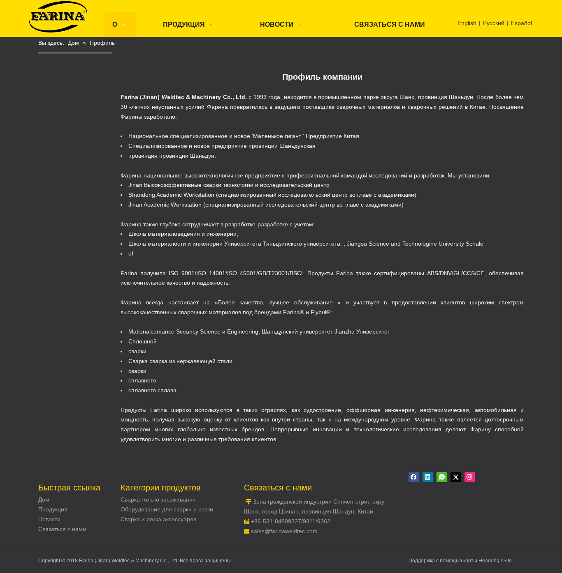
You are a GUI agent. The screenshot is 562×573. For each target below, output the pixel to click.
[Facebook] (414, 477)
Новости (49, 519)
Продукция (52, 509)
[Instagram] (469, 477)
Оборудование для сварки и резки (167, 509)
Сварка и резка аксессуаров (158, 519)
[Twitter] (456, 477)
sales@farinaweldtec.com (284, 531)
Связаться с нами (62, 529)
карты (470, 561)
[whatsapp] (442, 477)
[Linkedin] (428, 477)
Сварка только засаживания (158, 499)
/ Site (506, 561)
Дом (43, 499)
